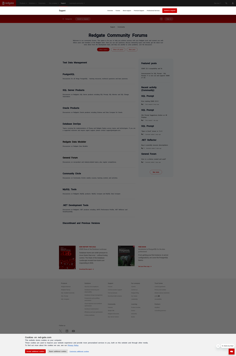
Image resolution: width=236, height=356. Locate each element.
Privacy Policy (73, 345)
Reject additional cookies (57, 351)
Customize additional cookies (79, 351)
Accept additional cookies (35, 351)
